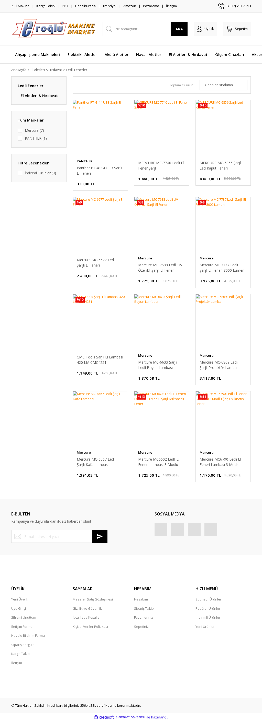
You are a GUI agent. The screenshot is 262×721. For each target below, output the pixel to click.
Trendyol (109, 6)
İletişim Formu (21, 626)
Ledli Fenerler (76, 69)
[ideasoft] (104, 717)
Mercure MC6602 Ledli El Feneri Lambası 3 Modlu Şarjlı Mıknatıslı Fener (158, 462)
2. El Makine (20, 6)
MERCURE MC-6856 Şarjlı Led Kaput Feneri (221, 165)
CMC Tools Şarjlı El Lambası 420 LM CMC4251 (100, 360)
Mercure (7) (34, 130)
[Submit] (99, 536)
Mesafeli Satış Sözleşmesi (93, 599)
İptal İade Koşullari (87, 617)
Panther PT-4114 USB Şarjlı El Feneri (99, 170)
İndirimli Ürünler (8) (40, 173)
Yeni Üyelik (19, 599)
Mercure (145, 258)
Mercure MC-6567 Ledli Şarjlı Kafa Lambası (96, 462)
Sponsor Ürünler (208, 599)
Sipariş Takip (144, 608)
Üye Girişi (18, 608)
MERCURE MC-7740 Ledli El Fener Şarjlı (161, 165)
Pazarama (151, 6)
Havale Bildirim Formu (28, 635)
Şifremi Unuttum (23, 617)
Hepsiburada (85, 6)
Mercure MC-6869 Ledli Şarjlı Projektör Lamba (219, 365)
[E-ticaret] (130, 717)
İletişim (171, 6)
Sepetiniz (141, 626)
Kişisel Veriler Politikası (90, 626)
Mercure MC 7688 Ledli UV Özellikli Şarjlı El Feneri (160, 267)
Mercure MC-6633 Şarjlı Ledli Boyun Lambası (157, 365)
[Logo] (53, 29)
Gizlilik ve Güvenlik (87, 608)
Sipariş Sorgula (23, 644)
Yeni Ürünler (205, 626)
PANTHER (84, 161)
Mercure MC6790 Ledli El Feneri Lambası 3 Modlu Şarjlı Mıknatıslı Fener (220, 462)
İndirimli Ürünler (207, 617)
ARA (179, 29)
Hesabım (141, 599)
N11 (65, 6)
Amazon (129, 6)
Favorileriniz (143, 617)
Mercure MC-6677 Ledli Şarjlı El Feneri (96, 262)
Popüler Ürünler (207, 608)
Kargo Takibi (46, 6)
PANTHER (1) (36, 138)
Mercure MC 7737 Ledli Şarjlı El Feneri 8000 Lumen (222, 267)
